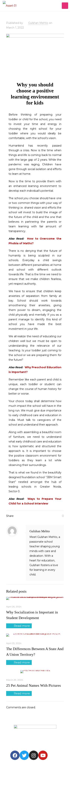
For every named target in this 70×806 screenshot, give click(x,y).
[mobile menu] (65, 5)
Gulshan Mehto (38, 23)
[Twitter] (24, 755)
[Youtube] (43, 755)
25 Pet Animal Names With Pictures (33, 685)
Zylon (16, 795)
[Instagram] (33, 755)
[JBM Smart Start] (10, 5)
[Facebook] (15, 755)
